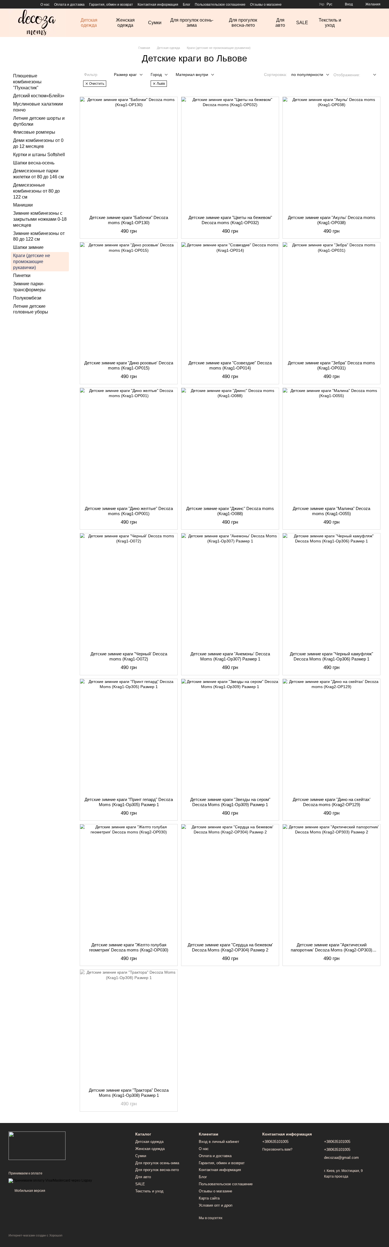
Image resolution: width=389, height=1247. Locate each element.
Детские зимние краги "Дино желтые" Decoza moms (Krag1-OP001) (129, 511)
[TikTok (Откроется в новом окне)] (17, 4)
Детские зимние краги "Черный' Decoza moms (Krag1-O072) (129, 656)
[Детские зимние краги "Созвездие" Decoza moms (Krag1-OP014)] (230, 299)
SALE (302, 22)
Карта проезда (336, 1176)
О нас (45, 5)
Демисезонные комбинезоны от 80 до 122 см (36, 191)
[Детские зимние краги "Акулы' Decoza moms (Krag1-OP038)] (331, 154)
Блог (186, 5)
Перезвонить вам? (277, 1149)
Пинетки (21, 275)
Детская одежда (89, 23)
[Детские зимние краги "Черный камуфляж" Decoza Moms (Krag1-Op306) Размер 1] (331, 590)
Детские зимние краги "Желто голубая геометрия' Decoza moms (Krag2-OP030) (128, 947)
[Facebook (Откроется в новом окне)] (24, 4)
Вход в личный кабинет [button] (219, 1141)
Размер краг (125, 74)
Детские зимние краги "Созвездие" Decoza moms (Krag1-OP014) (230, 365)
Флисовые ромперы (34, 132)
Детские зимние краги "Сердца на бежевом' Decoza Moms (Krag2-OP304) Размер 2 (230, 947)
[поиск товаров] (361, 22)
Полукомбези (27, 297)
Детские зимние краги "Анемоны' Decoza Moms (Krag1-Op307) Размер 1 (230, 656)
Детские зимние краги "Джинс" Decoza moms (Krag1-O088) (230, 511)
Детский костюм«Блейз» (38, 95)
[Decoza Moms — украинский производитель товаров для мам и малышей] (37, 1145)
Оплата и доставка (69, 5)
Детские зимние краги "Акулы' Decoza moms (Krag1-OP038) (331, 220)
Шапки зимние (28, 247)
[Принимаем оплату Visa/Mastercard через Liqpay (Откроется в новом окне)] (50, 1180)
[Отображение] (370, 75)
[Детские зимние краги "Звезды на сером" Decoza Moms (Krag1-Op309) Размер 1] (230, 736)
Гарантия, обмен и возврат (111, 5)
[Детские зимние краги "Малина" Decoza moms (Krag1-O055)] (331, 445)
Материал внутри (192, 74)
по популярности (307, 74)
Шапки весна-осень (33, 162)
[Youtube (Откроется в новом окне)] (31, 4)
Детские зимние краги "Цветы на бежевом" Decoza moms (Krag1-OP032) (230, 220)
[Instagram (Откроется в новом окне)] (11, 4)
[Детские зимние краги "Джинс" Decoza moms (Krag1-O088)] (230, 445)
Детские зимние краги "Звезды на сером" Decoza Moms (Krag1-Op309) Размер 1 (230, 802)
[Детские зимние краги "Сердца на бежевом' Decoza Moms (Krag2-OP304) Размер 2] (230, 881)
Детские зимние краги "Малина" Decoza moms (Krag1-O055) (331, 511)
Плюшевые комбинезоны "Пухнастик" (27, 81)
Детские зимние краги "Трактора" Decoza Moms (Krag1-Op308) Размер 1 (129, 1093)
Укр (321, 4)
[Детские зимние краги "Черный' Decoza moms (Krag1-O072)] (128, 590)
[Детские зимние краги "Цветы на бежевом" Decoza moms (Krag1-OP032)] (230, 154)
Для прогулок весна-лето (243, 23)
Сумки (154, 22)
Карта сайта (209, 1198)
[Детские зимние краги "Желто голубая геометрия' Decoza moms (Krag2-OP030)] (128, 881)
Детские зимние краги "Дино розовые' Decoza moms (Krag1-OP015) (128, 365)
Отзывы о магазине (266, 5)
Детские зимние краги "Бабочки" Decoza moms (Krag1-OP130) (128, 220)
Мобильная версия (29, 1191)
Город (156, 74)
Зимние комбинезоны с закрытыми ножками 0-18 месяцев (40, 219)
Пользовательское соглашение (220, 5)
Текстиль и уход (330, 23)
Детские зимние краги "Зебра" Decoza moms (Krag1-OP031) (331, 365)
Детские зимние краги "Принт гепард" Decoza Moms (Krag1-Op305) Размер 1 (129, 802)
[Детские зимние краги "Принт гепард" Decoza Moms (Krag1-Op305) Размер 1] (128, 736)
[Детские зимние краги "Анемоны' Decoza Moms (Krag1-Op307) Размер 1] (230, 590)
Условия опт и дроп (215, 1205)
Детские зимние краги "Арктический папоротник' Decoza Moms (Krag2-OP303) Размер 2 (331, 949)
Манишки (23, 205)
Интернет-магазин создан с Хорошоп (35, 1235)
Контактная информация (158, 5)
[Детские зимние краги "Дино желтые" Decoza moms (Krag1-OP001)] (128, 445)
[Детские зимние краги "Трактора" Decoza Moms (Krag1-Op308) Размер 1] (128, 1026)
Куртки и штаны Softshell (39, 154)
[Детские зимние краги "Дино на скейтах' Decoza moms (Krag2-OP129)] (331, 736)
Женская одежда (125, 23)
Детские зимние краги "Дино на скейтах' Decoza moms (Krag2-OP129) (331, 802)
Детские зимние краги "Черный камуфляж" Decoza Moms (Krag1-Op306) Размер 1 (331, 656)
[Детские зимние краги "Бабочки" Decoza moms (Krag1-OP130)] (128, 154)
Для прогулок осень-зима (191, 23)
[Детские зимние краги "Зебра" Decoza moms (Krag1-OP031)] (331, 299)
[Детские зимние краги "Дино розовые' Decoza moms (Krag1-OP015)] (128, 299)
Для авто (280, 23)
